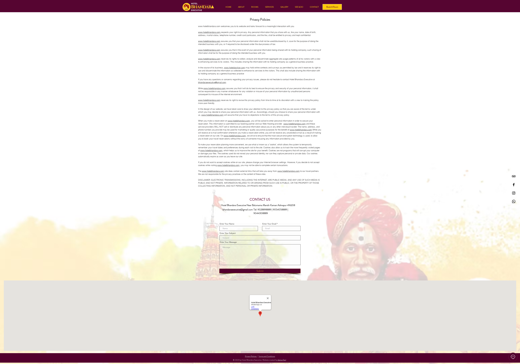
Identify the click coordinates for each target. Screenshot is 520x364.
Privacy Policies (251, 356)
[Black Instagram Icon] (514, 193)
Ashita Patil (282, 360)
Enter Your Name (227, 224)
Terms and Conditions (267, 356)
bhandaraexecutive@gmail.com (212, 82)
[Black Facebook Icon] (514, 185)
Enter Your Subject (228, 233)
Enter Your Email (269, 224)
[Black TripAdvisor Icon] (514, 176)
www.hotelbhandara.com (209, 26)
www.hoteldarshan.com (234, 67)
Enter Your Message (228, 242)
